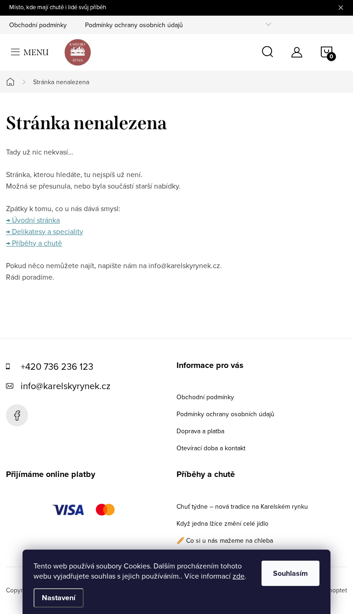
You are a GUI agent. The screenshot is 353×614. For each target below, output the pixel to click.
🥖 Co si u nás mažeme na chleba (224, 540)
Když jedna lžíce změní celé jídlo (222, 523)
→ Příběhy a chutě (34, 243)
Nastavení (58, 597)
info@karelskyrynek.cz (65, 385)
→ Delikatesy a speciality (44, 231)
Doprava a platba (200, 431)
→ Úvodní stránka (33, 220)
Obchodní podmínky (38, 24)
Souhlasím (290, 573)
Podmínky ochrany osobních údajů (134, 24)
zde (239, 576)
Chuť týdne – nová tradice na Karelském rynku (242, 506)
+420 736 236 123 (57, 366)
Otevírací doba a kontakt (210, 448)
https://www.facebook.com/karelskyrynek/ (17, 415)
